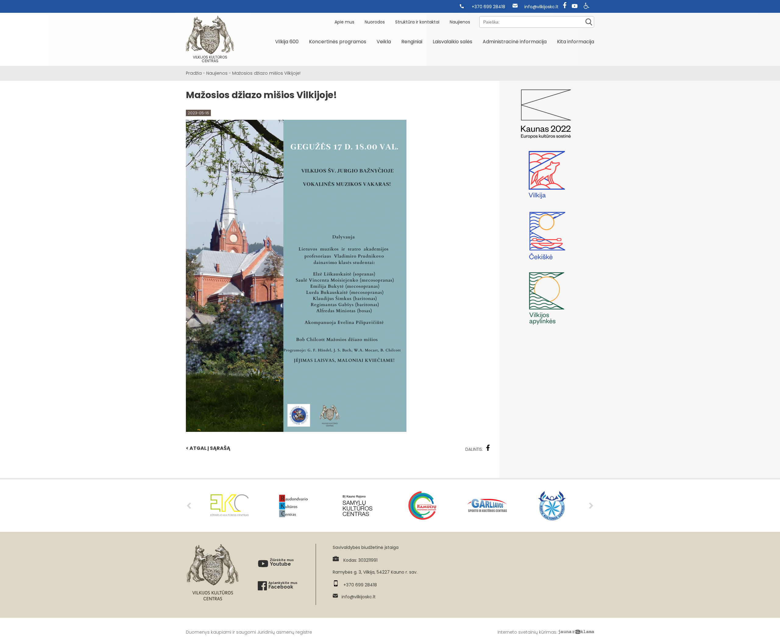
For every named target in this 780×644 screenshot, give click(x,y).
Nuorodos (375, 22)
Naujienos (460, 22)
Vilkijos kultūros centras (210, 59)
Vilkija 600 (287, 41)
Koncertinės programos (337, 41)
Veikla (384, 41)
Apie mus (344, 22)
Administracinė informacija (515, 41)
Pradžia (194, 73)
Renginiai (411, 41)
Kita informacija (575, 41)
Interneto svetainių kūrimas (527, 632)
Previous (189, 506)
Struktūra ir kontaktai (417, 22)
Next (591, 506)
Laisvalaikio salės (452, 41)
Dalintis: (474, 449)
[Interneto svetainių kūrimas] (576, 632)
